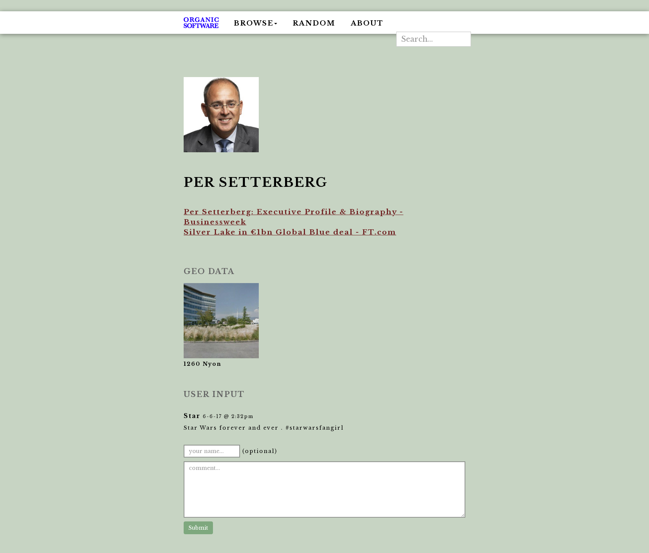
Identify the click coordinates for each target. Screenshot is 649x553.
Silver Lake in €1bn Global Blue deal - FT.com (290, 232)
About (367, 23)
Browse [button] (253, 23)
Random (314, 23)
